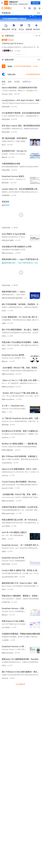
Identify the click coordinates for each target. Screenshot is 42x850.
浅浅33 (4, 539)
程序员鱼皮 (5, 183)
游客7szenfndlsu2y (7, 253)
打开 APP (35, 3)
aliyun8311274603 (7, 488)
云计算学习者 (6, 602)
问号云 (4, 311)
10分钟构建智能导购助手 (32, 74)
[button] (18, 54)
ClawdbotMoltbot (7, 463)
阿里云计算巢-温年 (7, 450)
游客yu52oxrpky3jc (7, 653)
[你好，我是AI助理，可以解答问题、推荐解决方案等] (29, 8)
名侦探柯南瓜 (6, 195)
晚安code (5, 361)
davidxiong (5, 437)
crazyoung (5, 475)
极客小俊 (4, 157)
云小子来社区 (6, 526)
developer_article (7, 94)
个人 (38, 13)
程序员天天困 (6, 564)
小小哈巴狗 (5, 640)
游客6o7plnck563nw (8, 374)
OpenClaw (5, 678)
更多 (39, 60)
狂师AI (4, 412)
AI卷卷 (4, 323)
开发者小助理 (6, 228)
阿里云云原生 (6, 107)
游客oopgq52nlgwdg (8, 513)
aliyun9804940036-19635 (10, 577)
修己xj (3, 145)
